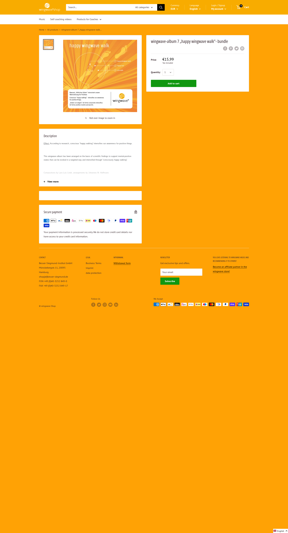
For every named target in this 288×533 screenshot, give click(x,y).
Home (41, 29)
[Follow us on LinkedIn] (116, 305)
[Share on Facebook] (225, 48)
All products (52, 29)
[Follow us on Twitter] (99, 305)
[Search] (161, 7)
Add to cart (173, 83)
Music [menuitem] (42, 19)
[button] (280, 531)
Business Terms (93, 263)
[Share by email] (242, 48)
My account (217, 9)
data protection (93, 272)
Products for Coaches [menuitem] (87, 19)
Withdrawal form (122, 263)
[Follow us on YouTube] (110, 305)
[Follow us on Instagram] (105, 305)
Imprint (89, 267)
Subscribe (170, 281)
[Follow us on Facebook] (93, 305)
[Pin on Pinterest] (231, 48)
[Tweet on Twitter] (236, 48)
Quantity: (156, 72)
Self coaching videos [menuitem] (61, 19)
